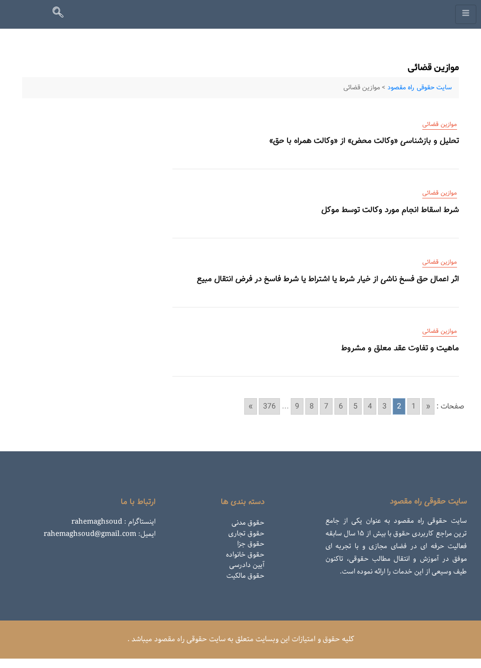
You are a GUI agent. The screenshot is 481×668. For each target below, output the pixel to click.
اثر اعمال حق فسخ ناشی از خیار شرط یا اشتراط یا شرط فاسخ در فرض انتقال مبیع (328, 278)
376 (269, 406)
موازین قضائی (439, 124)
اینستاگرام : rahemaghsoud (113, 522)
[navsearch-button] (62, 14)
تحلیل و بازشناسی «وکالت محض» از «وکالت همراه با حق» (364, 140)
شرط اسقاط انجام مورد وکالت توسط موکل (390, 209)
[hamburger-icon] (465, 14)
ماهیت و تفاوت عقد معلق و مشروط (400, 347)
